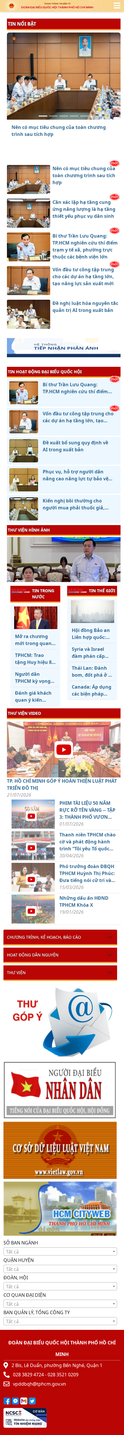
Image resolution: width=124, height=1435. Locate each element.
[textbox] (60, 1252)
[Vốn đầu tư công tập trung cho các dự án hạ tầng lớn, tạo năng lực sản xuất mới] (74, 116)
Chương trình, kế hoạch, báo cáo (44, 937)
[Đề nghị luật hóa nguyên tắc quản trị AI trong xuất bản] (84, 116)
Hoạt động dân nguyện (33, 955)
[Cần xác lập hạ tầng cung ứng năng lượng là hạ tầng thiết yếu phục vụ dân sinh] (53, 116)
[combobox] (60, 1251)
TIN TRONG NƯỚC (43, 593)
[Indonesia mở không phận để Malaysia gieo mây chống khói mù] (92, 612)
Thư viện (16, 972)
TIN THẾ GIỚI (102, 590)
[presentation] (10, 560)
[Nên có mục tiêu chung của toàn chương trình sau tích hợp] (43, 116)
